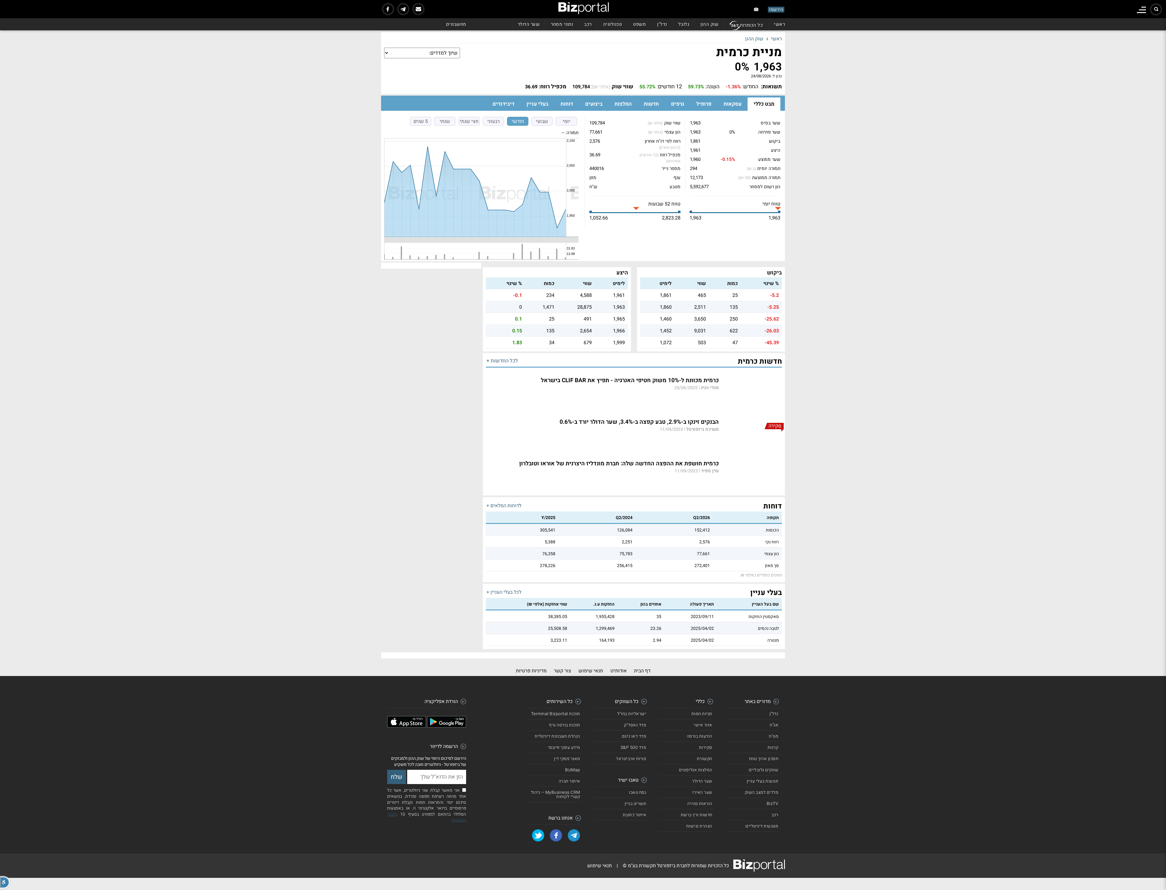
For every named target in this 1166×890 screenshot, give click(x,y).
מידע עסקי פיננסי (564, 747)
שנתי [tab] (445, 121)
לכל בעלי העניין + (503, 592)
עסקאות (733, 104)
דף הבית (642, 670)
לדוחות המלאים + (503, 505)
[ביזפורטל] (583, 8)
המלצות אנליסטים (695, 770)
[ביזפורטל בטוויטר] (538, 835)
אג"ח (774, 725)
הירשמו (776, 9)
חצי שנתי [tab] (469, 121)
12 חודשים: (669, 87)
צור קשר (562, 670)
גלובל (684, 24)
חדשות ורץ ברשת (696, 815)
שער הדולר (529, 24)
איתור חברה (569, 781)
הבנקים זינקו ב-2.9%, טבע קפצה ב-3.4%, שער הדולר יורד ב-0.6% (639, 422)
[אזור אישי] (756, 9)
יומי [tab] (566, 121)
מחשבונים (456, 24)
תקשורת (704, 759)
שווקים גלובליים (764, 770)
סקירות (705, 747)
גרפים (677, 104)
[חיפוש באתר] (1156, 9)
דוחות (567, 104)
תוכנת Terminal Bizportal (555, 714)
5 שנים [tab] (421, 121)
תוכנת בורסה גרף (564, 725)
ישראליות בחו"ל (631, 714)
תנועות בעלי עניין (763, 781)
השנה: (712, 87)
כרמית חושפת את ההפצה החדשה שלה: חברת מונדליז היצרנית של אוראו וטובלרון (619, 463)
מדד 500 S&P (633, 747)
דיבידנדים (503, 104)
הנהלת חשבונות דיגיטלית (557, 736)
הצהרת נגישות (699, 826)
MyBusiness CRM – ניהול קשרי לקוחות (555, 794)
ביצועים (593, 104)
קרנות (773, 747)
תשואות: (771, 87)
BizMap (572, 770)
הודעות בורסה (699, 736)
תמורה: (571, 132)
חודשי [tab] (518, 121)
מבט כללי (764, 104)
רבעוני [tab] (493, 121)
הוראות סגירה (699, 803)
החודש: (750, 87)
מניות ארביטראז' (631, 759)
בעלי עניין (537, 104)
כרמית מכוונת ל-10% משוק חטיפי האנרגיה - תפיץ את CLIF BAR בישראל (630, 380)
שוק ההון (709, 24)
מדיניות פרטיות (531, 670)
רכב (588, 24)
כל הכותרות (751, 25)
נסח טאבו (637, 792)
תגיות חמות (701, 714)
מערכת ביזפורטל (702, 429)
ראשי (779, 24)
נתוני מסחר (562, 24)
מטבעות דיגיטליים (761, 826)
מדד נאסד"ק (635, 725)
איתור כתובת (634, 815)
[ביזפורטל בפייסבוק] (388, 9)
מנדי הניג (710, 388)
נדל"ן (662, 24)
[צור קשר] (418, 9)
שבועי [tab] (542, 121)
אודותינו (618, 670)
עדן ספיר (710, 471)
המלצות (623, 104)
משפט (639, 24)
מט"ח (773, 736)
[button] (5, 882)
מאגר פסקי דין (567, 759)
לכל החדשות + (502, 360)
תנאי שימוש (590, 670)
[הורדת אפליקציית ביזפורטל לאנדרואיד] (446, 726)
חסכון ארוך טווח (764, 759)
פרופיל (703, 104)
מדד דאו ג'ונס (634, 736)
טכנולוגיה (612, 24)
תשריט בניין (635, 803)
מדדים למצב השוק (762, 792)
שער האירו (702, 792)
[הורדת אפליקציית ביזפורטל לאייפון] (406, 726)
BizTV (773, 803)
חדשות (651, 104)
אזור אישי (703, 725)
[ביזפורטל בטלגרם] (403, 9)
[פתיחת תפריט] (1141, 10)
